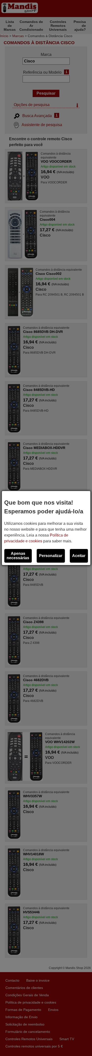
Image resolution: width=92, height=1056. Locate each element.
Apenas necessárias (18, 555)
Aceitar (78, 556)
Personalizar (50, 556)
